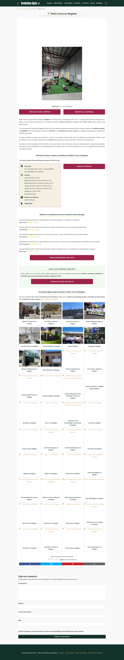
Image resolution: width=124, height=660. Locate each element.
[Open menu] (18, 3)
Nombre (21, 603)
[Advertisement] (62, 33)
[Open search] (106, 3)
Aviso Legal (69, 653)
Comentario (22, 583)
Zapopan (49, 3)
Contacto (61, 653)
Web (19, 620)
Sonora (29, 9)
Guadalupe (99, 3)
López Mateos (68, 3)
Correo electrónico (25, 612)
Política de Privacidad (95, 653)
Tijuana (92, 3)
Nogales (35, 9)
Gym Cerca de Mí (21, 9)
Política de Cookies (81, 653)
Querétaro (77, 3)
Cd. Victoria (85, 3)
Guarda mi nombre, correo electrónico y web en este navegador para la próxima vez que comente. (51, 631)
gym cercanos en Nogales (49, 299)
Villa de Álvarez (58, 3)
